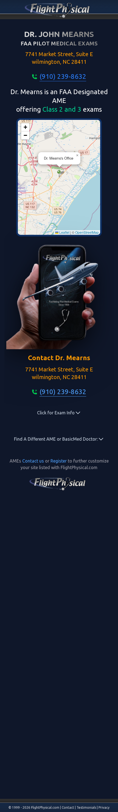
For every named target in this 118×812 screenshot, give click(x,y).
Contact (68, 807)
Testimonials (86, 807)
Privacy (104, 807)
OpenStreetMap (87, 232)
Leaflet (63, 232)
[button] (59, 173)
